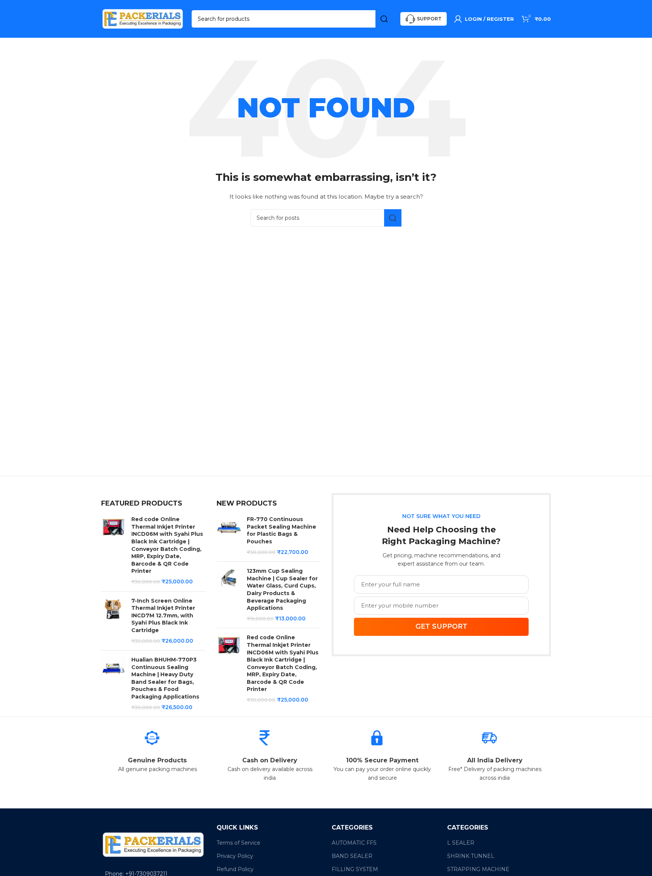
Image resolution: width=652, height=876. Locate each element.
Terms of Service (238, 842)
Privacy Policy (235, 856)
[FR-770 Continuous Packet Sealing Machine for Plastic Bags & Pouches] (229, 536)
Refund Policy (235, 869)
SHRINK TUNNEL (470, 856)
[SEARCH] (384, 19)
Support (429, 19)
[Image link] (153, 844)
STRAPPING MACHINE (478, 869)
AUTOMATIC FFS (354, 842)
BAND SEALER (352, 856)
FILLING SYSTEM (355, 869)
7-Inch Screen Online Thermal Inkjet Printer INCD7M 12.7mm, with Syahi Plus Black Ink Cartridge (163, 615)
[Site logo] (142, 18)
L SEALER (460, 842)
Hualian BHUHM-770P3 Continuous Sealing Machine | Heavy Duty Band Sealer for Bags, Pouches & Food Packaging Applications (165, 678)
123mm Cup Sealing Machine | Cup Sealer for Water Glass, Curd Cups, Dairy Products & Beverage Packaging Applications (282, 589)
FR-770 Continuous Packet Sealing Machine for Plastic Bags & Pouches (281, 530)
